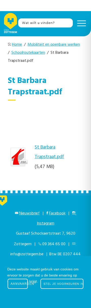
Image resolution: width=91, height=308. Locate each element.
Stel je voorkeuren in (63, 283)
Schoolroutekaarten (28, 52)
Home (17, 44)
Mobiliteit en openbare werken (54, 44)
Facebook (57, 213)
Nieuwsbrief (29, 213)
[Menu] (80, 22)
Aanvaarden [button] (19, 284)
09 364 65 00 (53, 244)
